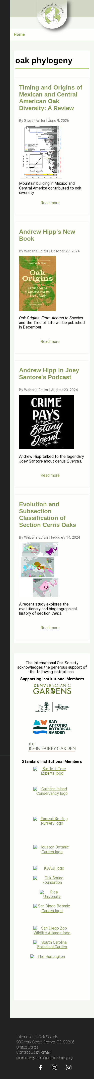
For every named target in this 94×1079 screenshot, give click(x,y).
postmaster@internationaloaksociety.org (44, 1058)
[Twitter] (54, 1069)
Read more (50, 202)
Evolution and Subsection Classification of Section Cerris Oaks (47, 514)
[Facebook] (40, 1069)
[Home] (52, 14)
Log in (5, 998)
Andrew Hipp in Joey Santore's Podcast (49, 373)
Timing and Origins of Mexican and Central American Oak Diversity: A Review (50, 97)
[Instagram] (68, 1069)
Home (19, 34)
